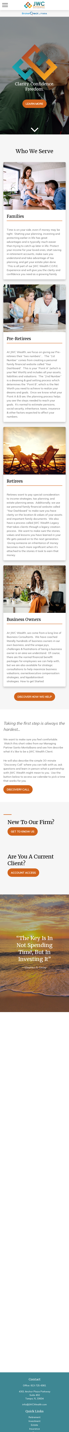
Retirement (34, 1417)
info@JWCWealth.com (34, 1404)
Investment (34, 1421)
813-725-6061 (38, 1385)
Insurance (34, 1428)
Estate (34, 1424)
